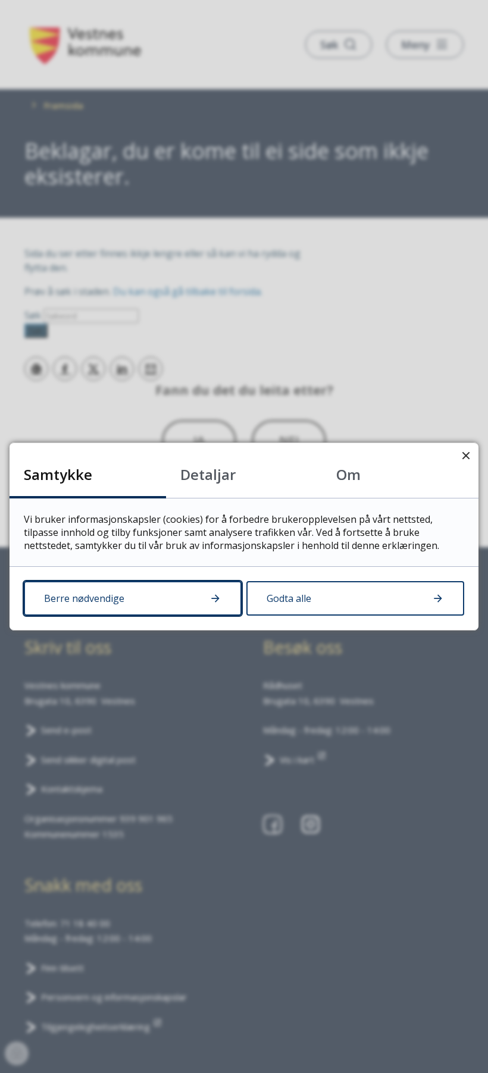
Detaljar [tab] (208, 474)
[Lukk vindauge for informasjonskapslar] (466, 455)
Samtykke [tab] (58, 474)
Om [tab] (348, 474)
